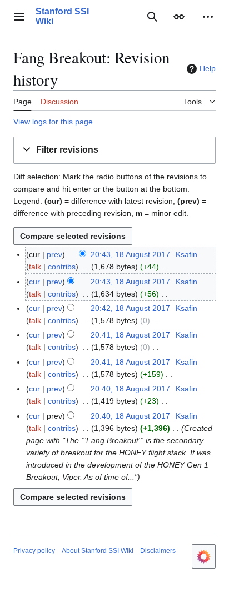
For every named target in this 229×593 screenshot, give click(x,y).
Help (208, 68)
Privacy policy (34, 551)
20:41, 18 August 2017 (130, 334)
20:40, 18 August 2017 (130, 388)
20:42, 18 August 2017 (130, 308)
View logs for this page (53, 121)
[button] (19, 16)
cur (34, 281)
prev (54, 254)
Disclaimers (158, 551)
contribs (62, 266)
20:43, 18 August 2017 (130, 254)
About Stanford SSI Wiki (97, 551)
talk (35, 266)
